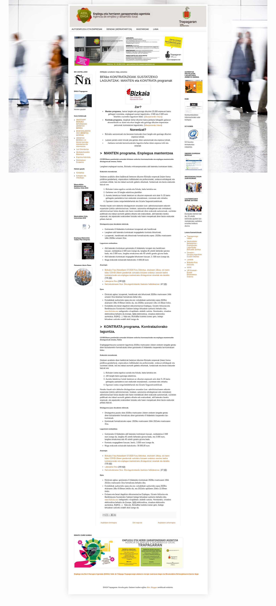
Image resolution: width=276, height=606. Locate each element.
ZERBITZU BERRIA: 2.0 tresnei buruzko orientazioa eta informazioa (82, 142)
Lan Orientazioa (82, 149)
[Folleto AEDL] (84, 251)
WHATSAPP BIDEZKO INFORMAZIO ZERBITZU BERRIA (81, 124)
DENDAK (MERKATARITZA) (119, 29)
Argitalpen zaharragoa (166, 523)
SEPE (189, 268)
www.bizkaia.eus (111, 311)
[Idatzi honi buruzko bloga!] (106, 515)
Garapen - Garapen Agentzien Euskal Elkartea (194, 255)
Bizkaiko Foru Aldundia (192, 264)
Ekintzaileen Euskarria (81, 161)
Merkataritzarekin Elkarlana (83, 153)
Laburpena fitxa (111, 281)
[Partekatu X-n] (109, 515)
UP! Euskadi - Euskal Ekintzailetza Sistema (192, 273)
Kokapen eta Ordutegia (81, 177)
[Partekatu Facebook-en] (112, 515)
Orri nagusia (137, 523)
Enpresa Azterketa (83, 157)
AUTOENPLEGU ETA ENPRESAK (87, 29)
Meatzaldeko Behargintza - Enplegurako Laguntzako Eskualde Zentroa (194, 245)
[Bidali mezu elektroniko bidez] (103, 515)
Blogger (154, 587)
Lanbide (190, 260)
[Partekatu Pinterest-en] (114, 515)
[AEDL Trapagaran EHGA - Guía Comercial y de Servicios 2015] (84, 200)
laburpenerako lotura (153, 117)
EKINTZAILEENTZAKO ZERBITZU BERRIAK (83, 133)
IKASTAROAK (142, 29)
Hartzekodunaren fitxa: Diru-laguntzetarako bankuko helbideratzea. (132, 284)
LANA (155, 29)
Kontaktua (80, 173)
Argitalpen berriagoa (109, 523)
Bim (148, 587)
